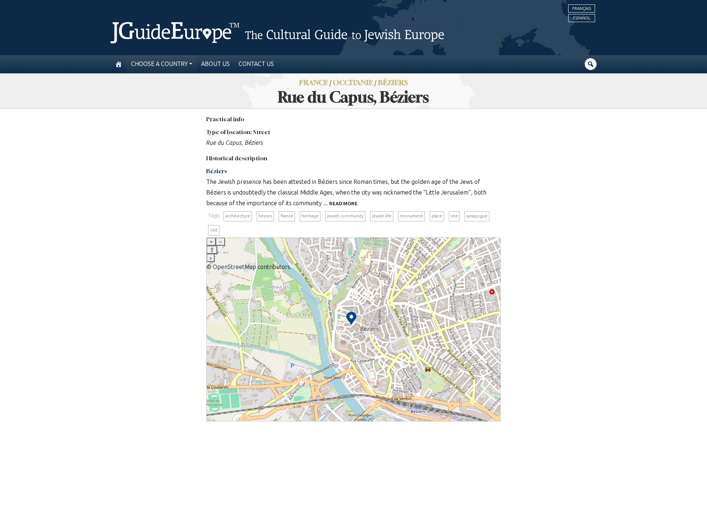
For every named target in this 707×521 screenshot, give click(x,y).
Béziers (393, 82)
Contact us (256, 63)
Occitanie (353, 82)
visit (214, 229)
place (437, 215)
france (287, 215)
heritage (310, 215)
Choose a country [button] (159, 63)
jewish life (381, 215)
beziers (265, 215)
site (454, 215)
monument (411, 215)
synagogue (477, 215)
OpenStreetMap (234, 266)
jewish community (345, 215)
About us (215, 63)
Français (581, 8)
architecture (237, 215)
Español (582, 18)
